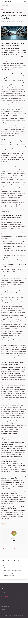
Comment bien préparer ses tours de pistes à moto (13, 566)
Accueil (3, 5)
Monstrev (6, 1)
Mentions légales (5, 606)
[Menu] (25, 1)
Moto (7, 5)
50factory (4, 61)
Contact (3, 609)
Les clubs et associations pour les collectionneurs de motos (10, 574)
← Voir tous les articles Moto (9, 549)
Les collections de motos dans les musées (12, 570)
